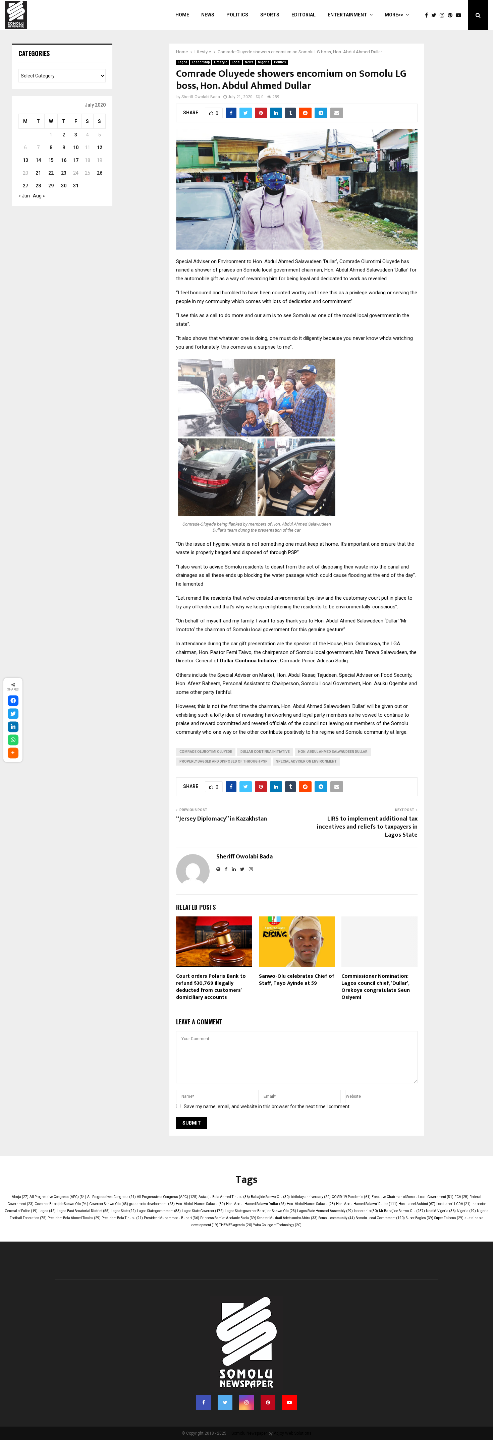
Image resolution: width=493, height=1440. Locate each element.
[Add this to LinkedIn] (13, 727)
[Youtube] (460, 15)
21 (38, 173)
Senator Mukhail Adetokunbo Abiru (287, 1218)
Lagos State (123, 1211)
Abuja (20, 1197)
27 (25, 185)
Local (236, 62)
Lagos (182, 62)
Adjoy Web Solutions (293, 1433)
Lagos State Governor (203, 1211)
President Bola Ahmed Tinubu (74, 1218)
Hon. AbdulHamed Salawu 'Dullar (366, 1204)
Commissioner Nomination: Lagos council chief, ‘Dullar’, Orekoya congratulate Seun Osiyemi (375, 987)
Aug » (39, 195)
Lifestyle (220, 62)
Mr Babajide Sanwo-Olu (402, 1211)
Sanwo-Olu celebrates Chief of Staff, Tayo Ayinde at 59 (296, 980)
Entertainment (347, 14)
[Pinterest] (452, 15)
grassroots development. (152, 1204)
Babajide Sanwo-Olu (270, 1197)
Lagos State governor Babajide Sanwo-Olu (260, 1211)
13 (25, 160)
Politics (237, 14)
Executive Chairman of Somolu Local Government (412, 1197)
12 (99, 147)
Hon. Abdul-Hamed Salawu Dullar (256, 1204)
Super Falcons (448, 1218)
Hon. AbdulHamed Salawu (311, 1204)
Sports (269, 14)
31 (75, 185)
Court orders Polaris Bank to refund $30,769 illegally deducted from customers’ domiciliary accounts (211, 987)
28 (38, 185)
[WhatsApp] (13, 740)
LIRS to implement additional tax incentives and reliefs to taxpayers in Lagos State (367, 827)
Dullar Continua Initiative (265, 752)
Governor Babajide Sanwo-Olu (61, 1204)
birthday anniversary (311, 1197)
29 (51, 185)
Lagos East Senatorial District (83, 1211)
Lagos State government (159, 1211)
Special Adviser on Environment (306, 761)
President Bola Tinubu (122, 1218)
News (207, 14)
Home (182, 14)
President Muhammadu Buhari (171, 1218)
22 (51, 173)
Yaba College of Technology (277, 1225)
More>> (394, 14)
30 (63, 185)
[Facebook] (428, 15)
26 (99, 173)
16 (63, 160)
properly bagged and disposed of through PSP (223, 761)
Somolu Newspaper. (249, 1433)
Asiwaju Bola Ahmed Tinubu (224, 1197)
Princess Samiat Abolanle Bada (228, 1218)
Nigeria (264, 62)
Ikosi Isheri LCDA (453, 1204)
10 (75, 147)
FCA (461, 1197)
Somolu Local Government (380, 1218)
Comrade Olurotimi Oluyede (205, 752)
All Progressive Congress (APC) (58, 1197)
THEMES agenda (235, 1225)
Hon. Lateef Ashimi (416, 1204)
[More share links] (13, 753)
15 (51, 160)
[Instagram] (444, 15)
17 (75, 160)
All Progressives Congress (111, 1197)
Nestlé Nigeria (441, 1211)
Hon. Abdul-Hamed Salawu (200, 1204)
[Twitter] (435, 15)
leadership (366, 1211)
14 (38, 160)
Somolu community (337, 1218)
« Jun (24, 195)
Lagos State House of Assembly (325, 1211)
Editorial (303, 14)
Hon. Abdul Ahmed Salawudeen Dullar (333, 752)
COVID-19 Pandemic (351, 1197)
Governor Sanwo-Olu (108, 1204)
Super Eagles (419, 1218)
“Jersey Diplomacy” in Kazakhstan (221, 819)
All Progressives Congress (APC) (167, 1197)
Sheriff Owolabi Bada (200, 97)
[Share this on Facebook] (13, 701)
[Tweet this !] (13, 714)
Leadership (201, 62)
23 (63, 173)
